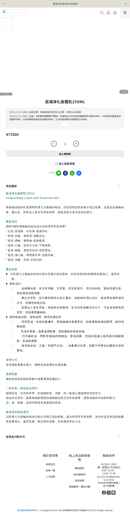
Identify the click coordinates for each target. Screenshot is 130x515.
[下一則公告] (125, 3)
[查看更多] (65, 125)
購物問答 (79, 468)
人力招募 (50, 476)
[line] (58, 173)
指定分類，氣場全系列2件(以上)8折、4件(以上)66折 (45, 112)
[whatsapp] (72, 173)
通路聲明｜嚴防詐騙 (79, 486)
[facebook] (65, 173)
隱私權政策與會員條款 (27, 510)
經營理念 (50, 464)
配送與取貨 (79, 474)
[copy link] (78, 173)
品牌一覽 (50, 470)
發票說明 (79, 480)
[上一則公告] (4, 3)
